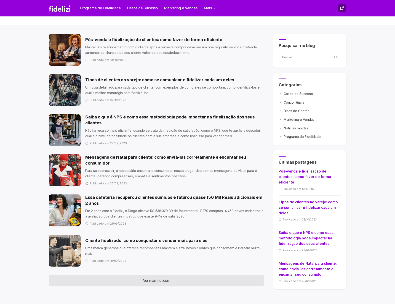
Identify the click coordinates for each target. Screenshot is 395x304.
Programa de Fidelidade (100, 8)
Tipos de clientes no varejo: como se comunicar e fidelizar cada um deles (308, 207)
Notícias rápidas (296, 128)
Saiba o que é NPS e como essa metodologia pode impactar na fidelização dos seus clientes (306, 238)
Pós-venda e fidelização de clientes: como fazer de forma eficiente (305, 176)
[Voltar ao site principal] (342, 8)
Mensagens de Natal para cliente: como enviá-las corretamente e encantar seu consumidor (308, 269)
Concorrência (294, 102)
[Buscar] (336, 57)
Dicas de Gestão (297, 111)
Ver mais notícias (156, 280)
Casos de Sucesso (142, 8)
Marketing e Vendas (181, 8)
